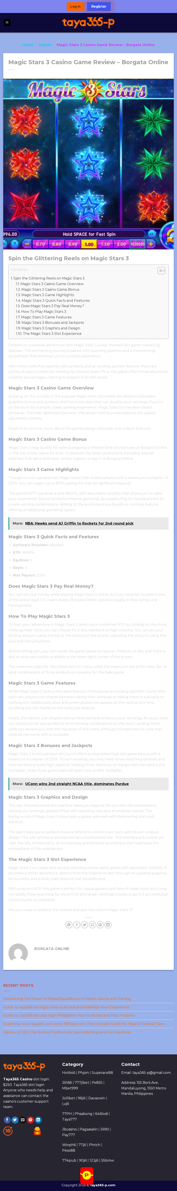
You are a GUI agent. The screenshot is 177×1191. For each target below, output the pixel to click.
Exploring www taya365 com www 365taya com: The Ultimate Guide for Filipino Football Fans (83, 1024)
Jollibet (68, 1098)
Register (99, 6)
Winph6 (69, 1145)
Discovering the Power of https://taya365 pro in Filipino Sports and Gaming (67, 999)
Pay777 (68, 1135)
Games (45, 45)
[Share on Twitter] (84, 924)
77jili (82, 1145)
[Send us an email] (22, 1120)
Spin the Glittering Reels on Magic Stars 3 (49, 278)
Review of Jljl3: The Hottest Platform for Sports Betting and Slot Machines (67, 1032)
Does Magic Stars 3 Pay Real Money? (52, 306)
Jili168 (67, 1083)
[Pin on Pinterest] (100, 924)
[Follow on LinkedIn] (38, 1120)
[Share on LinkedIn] (108, 924)
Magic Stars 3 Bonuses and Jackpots (53, 323)
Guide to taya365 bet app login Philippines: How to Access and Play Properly (69, 1015)
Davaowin (96, 1098)
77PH (67, 1114)
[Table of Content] (161, 270)
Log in (75, 6)
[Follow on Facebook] (7, 1120)
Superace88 (102, 1073)
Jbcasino (69, 1129)
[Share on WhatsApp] (69, 924)
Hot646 (68, 1073)
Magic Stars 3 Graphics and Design (50, 328)
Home (27, 45)
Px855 (97, 1083)
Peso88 (68, 1150)
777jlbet (82, 1083)
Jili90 (104, 1129)
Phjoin (83, 1073)
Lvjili (65, 1104)
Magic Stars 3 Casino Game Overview (52, 284)
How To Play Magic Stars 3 (43, 312)
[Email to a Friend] (92, 924)
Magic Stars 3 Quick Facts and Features (56, 301)
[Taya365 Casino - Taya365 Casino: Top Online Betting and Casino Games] (88, 23)
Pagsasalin (89, 1129)
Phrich (94, 1145)
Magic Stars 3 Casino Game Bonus (50, 289)
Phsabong (83, 1114)
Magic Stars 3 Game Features (46, 317)
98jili (81, 1098)
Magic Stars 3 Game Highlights (47, 295)
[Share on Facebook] (76, 924)
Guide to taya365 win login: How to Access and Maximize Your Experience (66, 1007)
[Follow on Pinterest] (30, 1120)
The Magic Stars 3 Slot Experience (52, 334)
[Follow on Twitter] (15, 1120)
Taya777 (69, 1119)
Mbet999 (70, 1088)
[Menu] (7, 22)
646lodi (101, 1114)
